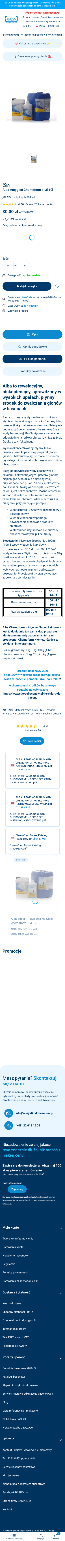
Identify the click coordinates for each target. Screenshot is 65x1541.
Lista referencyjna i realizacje (20, 1410)
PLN (30, 26)
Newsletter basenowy (16, 1255)
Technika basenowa (36, 34)
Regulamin (9, 1264)
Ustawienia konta (13, 1247)
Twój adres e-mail (12, 1183)
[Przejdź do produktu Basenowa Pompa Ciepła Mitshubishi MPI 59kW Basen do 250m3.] (32, 985)
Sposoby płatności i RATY (18, 1312)
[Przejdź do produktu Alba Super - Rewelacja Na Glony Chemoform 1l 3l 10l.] (34, 884)
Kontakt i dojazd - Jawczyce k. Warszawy (27, 1450)
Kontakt (7, 1509)
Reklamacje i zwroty (15, 1345)
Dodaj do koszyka (27, 286)
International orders (14, 1328)
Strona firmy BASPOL (16, 1501)
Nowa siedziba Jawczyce (18, 1427)
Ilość (5, 258)
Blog (5, 1402)
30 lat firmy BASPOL (15, 1419)
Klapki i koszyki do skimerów (20, 1385)
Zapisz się (17, 1189)
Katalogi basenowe (14, 1376)
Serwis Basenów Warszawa (19, 1467)
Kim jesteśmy (11, 1475)
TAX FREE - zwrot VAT (16, 1337)
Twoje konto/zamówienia (18, 1238)
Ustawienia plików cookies (19, 1281)
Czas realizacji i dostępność (19, 1320)
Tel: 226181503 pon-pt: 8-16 (19, 1458)
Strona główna (11, 34)
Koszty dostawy (12, 1303)
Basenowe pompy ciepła (32, 56)
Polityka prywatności (15, 1272)
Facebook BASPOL (14, 1492)
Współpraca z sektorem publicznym (24, 1484)
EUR (25, 26)
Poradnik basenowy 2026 (18, 1368)
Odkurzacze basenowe (32, 43)
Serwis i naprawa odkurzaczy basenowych (28, 1393)
